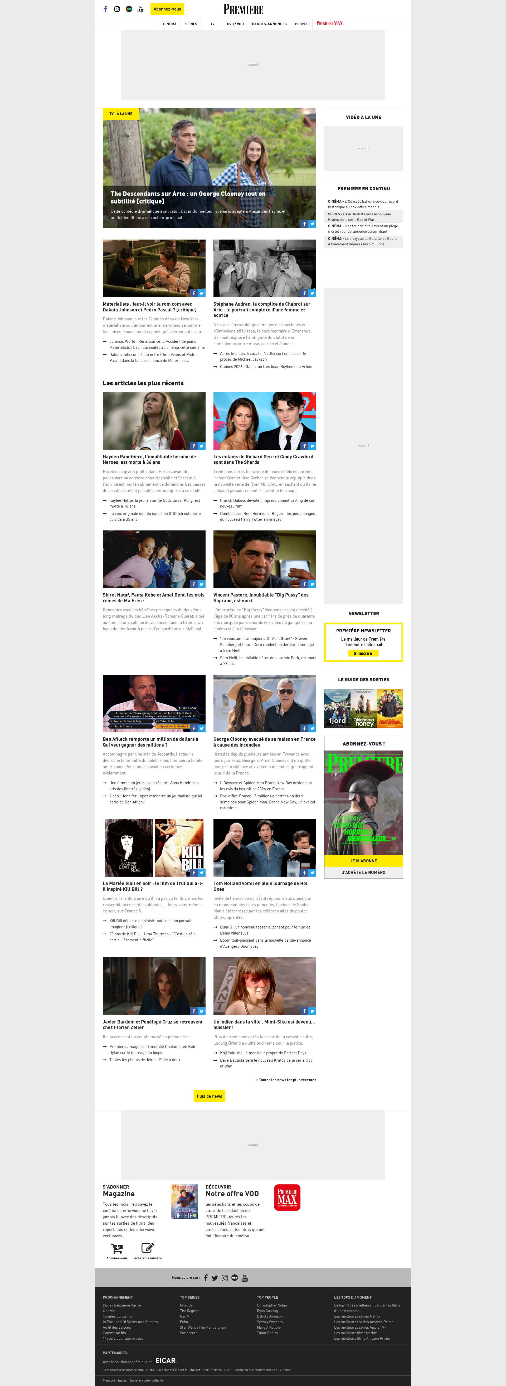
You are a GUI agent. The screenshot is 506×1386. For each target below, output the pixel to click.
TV (212, 24)
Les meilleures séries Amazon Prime (363, 1321)
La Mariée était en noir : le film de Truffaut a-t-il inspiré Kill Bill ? (153, 886)
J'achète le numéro (363, 872)
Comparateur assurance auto (123, 1370)
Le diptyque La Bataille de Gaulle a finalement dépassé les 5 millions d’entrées (362, 242)
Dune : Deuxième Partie (122, 1305)
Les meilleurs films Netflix (355, 1332)
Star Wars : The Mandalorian (203, 1327)
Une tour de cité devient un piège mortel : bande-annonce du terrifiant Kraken (363, 229)
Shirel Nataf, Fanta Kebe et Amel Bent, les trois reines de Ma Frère (154, 597)
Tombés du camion (118, 1316)
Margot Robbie (269, 1327)
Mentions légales (115, 1380)
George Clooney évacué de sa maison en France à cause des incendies (264, 742)
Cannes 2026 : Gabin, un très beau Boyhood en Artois (266, 366)
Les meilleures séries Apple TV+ (360, 1327)
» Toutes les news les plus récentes (286, 1079)
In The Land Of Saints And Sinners (130, 1321)
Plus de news (209, 1096)
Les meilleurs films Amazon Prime (362, 1338)
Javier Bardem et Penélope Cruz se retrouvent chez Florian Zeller (152, 1024)
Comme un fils (114, 1332)
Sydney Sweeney (270, 1321)
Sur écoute (188, 1332)
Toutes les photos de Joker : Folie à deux (144, 1059)
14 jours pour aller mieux (123, 1338)
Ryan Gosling (267, 1310)
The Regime (189, 1310)
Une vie (109, 1310)
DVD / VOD (235, 24)
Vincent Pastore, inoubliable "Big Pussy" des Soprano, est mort (261, 597)
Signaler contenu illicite (146, 1380)
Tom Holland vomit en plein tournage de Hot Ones (260, 886)
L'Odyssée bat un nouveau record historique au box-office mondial (363, 204)
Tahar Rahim (267, 1332)
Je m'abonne (363, 860)
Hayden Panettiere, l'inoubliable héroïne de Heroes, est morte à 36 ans (149, 459)
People (301, 24)
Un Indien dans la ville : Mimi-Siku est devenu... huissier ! (264, 1024)
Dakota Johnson (270, 1316)
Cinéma (170, 24)
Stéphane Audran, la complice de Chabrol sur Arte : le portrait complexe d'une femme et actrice (261, 309)
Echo (184, 1321)
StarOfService (212, 1370)
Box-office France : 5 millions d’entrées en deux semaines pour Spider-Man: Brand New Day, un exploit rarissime (267, 801)
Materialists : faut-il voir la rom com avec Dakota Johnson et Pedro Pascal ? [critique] (150, 306)
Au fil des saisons (117, 1327)
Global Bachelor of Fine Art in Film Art (173, 1370)
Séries (191, 24)
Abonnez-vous (167, 9)
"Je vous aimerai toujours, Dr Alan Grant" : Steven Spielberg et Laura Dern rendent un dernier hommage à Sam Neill (267, 644)
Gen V (184, 1316)
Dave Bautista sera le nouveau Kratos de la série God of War (359, 217)
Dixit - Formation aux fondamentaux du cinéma (257, 1370)
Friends (186, 1305)
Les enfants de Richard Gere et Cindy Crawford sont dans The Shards (263, 459)
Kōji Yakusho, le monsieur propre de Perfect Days (263, 1052)
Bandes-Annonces (269, 24)
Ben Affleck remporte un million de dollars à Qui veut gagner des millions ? (150, 742)
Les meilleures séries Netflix (357, 1316)
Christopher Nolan (272, 1305)
